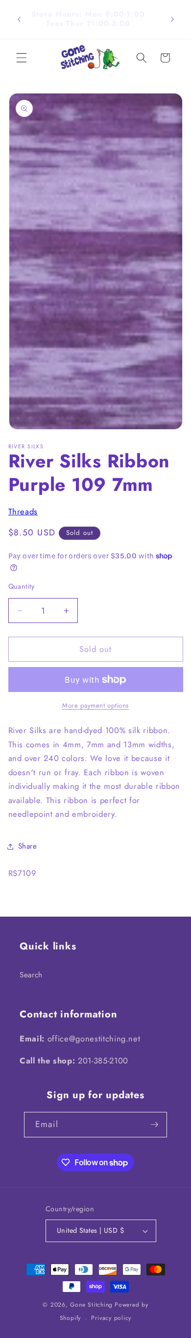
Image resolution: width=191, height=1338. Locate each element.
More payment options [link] (95, 705)
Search (31, 974)
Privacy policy (111, 1318)
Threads (23, 511)
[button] (21, 57)
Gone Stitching (91, 1304)
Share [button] (27, 846)
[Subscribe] (154, 1124)
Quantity (21, 586)
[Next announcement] (172, 19)
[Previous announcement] (19, 19)
